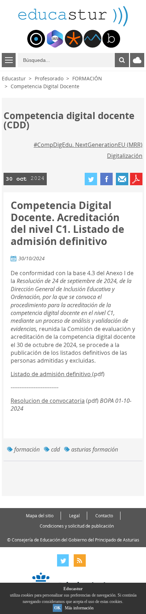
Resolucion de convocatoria (48, 401)
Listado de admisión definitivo (51, 374)
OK (57, 607)
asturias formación (94, 449)
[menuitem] (36, 39)
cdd (55, 449)
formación (27, 449)
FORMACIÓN (87, 78)
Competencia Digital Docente (45, 86)
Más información (79, 607)
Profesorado (49, 78)
